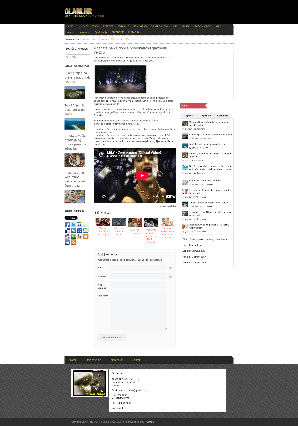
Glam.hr (149, 421)
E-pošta (101, 276)
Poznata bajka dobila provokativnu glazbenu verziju (130, 50)
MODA (95, 26)
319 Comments (206, 184)
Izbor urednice (76, 65)
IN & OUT (83, 26)
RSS (73, 242)
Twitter (73, 224)
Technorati (73, 236)
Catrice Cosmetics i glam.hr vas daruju (208, 202)
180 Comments (206, 206)
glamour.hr (116, 39)
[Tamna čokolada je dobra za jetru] (103, 222)
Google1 (79, 224)
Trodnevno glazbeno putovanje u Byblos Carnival (151, 236)
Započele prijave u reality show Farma (208, 239)
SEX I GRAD (140, 26)
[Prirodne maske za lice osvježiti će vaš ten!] (167, 222)
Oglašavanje (101, 32)
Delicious (67, 230)
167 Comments (199, 231)
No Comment (199, 129)
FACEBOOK (117, 32)
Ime (99, 267)
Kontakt (70, 32)
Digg (73, 230)
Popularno (206, 116)
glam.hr (130, 39)
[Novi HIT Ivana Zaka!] (135, 222)
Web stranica (101, 286)
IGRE (218, 26)
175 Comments (199, 219)
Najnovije (189, 116)
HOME (70, 26)
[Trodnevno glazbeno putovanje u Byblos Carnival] (151, 222)
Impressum (84, 32)
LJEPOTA (108, 26)
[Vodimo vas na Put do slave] (119, 222)
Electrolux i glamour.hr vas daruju (205, 180)
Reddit (67, 236)
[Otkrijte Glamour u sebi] (84, 16)
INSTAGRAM (134, 32)
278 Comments (199, 197)
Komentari (222, 116)
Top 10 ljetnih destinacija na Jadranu (74, 110)
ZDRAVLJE (123, 26)
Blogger (86, 236)
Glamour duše (194, 245)
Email (86, 224)
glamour (103, 39)
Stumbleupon (86, 230)
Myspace (67, 242)
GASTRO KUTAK (159, 26)
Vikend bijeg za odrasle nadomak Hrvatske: (77, 77)
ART (175, 26)
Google (79, 230)
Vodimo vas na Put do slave (119, 231)
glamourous (89, 39)
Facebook (67, 224)
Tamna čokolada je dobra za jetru (103, 231)
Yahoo (79, 236)
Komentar (102, 295)
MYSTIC (186, 26)
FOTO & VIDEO (203, 26)
